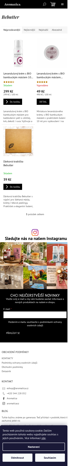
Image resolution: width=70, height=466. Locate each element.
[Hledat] (44, 4)
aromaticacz (13, 403)
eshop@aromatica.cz (17, 388)
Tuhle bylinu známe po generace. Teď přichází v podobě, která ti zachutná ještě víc (35, 419)
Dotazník (6, 371)
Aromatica (12, 398)
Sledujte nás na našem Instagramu (36, 238)
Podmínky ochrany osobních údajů (19, 362)
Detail (43, 101)
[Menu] (62, 4)
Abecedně (57, 29)
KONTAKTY (7, 358)
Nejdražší (43, 29)
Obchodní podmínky (12, 367)
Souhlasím (50, 457)
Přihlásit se (13, 333)
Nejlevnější (29, 29)
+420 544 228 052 (16, 393)
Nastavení (34, 446)
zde (43, 438)
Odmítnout (17, 457)
